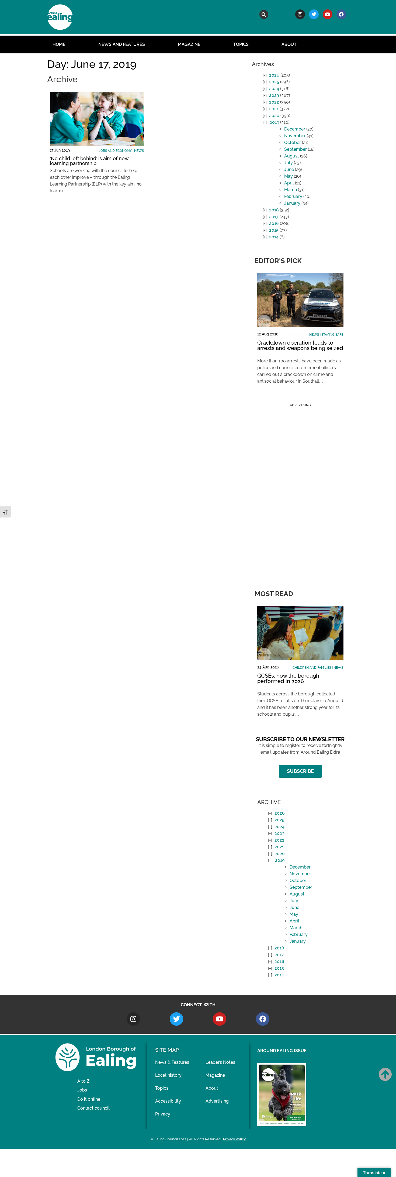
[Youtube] (327, 14)
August (291, 156)
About (289, 44)
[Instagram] (300, 14)
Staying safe (332, 335)
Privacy (162, 1114)
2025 (274, 81)
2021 (274, 108)
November (295, 135)
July (288, 162)
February (293, 196)
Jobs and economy (115, 151)
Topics (241, 44)
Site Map (167, 1050)
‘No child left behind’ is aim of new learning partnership (89, 161)
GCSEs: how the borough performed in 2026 (288, 678)
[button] (263, 14)
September (295, 149)
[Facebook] (341, 14)
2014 (274, 236)
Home (59, 44)
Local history (168, 1075)
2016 (274, 223)
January (292, 203)
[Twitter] (314, 14)
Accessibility (168, 1101)
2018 (274, 209)
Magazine (189, 44)
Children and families (312, 668)
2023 (274, 95)
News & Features (172, 1062)
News (139, 151)
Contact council (93, 1108)
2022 (274, 102)
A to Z (83, 1081)
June (289, 169)
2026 (274, 75)
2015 (274, 230)
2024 (274, 88)
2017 (274, 216)
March (290, 189)
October (292, 142)
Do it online (88, 1099)
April (289, 183)
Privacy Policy (234, 1139)
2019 (274, 122)
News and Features (121, 44)
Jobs (82, 1090)
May (288, 176)
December (294, 129)
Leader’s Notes (220, 1062)
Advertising (217, 1101)
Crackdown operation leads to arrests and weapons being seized (300, 345)
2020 (274, 115)
